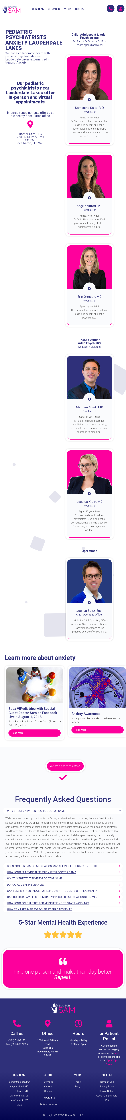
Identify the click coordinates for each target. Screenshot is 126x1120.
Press (78, 1081)
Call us (17, 1033)
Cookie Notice (106, 1091)
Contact (48, 1091)
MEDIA (67, 9)
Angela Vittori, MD (19, 1086)
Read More (18, 732)
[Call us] (17, 1023)
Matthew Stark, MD (19, 1095)
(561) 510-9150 (16, 1040)
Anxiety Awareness (85, 714)
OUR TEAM (38, 9)
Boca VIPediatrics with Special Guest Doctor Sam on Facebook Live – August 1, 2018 (32, 713)
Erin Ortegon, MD (19, 1091)
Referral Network (48, 1104)
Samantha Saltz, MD (19, 1081)
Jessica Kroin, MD (19, 1100)
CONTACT (81, 9)
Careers (48, 1086)
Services (48, 1081)
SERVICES (54, 9)
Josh (19, 1105)
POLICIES (107, 1075)
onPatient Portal (109, 1036)
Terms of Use (107, 1081)
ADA (107, 1100)
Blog (77, 1086)
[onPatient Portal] (109, 1023)
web (117, 1053)
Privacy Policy (107, 1086)
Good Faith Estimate (106, 1095)
